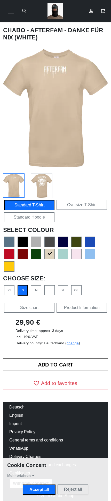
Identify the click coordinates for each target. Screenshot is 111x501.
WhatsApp (18, 448)
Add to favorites (59, 383)
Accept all (39, 489)
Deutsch (17, 407)
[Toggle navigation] (11, 11)
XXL (76, 290)
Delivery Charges (25, 456)
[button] (102, 11)
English (16, 415)
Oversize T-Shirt (82, 205)
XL (63, 290)
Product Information (82, 307)
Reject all (73, 489)
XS (9, 290)
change (73, 343)
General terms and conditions (36, 440)
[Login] (91, 11)
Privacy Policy (22, 432)
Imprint (15, 423)
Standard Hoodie (29, 217)
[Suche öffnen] (24, 11)
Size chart (29, 307)
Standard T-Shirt (29, 205)
